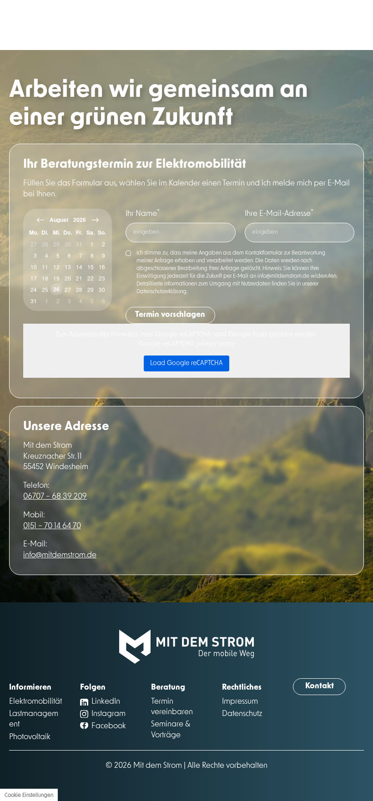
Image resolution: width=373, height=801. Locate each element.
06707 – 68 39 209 (55, 497)
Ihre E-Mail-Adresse (279, 214)
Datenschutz (242, 714)
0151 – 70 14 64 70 (52, 526)
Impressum (240, 702)
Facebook (108, 726)
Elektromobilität (35, 702)
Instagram (108, 714)
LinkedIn (105, 702)
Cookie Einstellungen (29, 795)
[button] (319, 687)
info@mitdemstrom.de (59, 555)
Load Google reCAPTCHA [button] (186, 363)
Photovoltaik (29, 737)
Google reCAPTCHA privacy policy (186, 344)
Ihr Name (143, 214)
